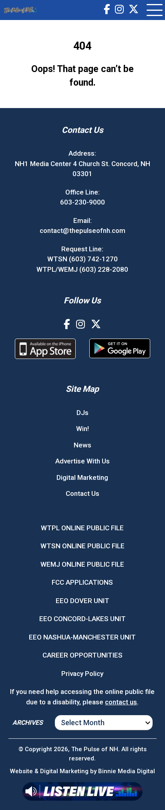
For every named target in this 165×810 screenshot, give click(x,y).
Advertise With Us (82, 461)
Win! (82, 429)
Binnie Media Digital (126, 771)
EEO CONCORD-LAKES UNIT (82, 619)
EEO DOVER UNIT (82, 601)
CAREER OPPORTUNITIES (82, 655)
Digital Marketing (82, 477)
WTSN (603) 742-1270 (82, 259)
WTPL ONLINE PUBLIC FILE (82, 528)
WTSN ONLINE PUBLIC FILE (82, 546)
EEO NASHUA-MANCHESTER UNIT (82, 637)
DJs (82, 413)
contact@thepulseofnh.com (82, 231)
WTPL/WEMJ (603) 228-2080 (82, 269)
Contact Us (82, 493)
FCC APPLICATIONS (82, 582)
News (82, 445)
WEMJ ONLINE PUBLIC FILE (82, 564)
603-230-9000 (82, 202)
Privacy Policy (82, 674)
